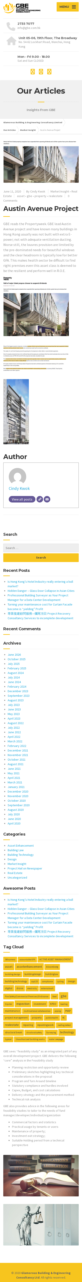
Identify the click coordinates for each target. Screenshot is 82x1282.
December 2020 (18, 791)
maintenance (12, 1010)
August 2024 (16, 673)
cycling (60, 981)
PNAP (68, 1010)
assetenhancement (29, 967)
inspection (23, 1004)
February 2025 (17, 668)
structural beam (13, 1032)
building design (12, 974)
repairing (28, 1025)
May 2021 (14, 773)
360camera (10, 959)
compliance (47, 981)
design (71, 981)
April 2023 (14, 718)
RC (63, 1017)
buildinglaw (51, 974)
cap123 (34, 981)
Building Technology (21, 855)
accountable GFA (27, 959)
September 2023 (19, 696)
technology (67, 1032)
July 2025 (14, 664)
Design (12, 859)
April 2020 (14, 823)
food (54, 996)
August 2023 (16, 700)
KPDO (53, 1003)
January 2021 (16, 787)
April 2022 (14, 737)
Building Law (16, 850)
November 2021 (18, 755)
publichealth (52, 1017)
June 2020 (14, 819)
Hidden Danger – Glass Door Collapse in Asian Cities (41, 591)
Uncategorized (17, 877)
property (40, 196)
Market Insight (60, 191)
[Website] (40, 499)
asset (20, 196)
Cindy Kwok (19, 488)
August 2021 (16, 764)
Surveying (51, 1032)
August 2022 (16, 723)
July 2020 (14, 814)
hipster (8, 1004)
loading (64, 1004)
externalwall (47, 988)
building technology (16, 981)
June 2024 (14, 682)
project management (16, 1017)
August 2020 (16, 810)
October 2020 (17, 801)
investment (40, 1003)
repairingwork (45, 1025)
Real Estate (15, 873)
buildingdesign (32, 974)
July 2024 (14, 677)
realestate (56, 196)
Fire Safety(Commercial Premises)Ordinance (26, 996)
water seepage (56, 1039)
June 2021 (14, 769)
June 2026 (14, 655)
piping (58, 1011)
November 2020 (18, 796)
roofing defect (64, 1025)
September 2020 (19, 805)
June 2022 (14, 732)
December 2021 (18, 750)
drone (19, 988)
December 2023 (18, 691)
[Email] (47, 499)
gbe (29, 196)
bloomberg (52, 966)
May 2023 (14, 714)
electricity (32, 988)
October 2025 (17, 659)
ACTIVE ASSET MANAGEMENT (55, 959)
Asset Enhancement (21, 845)
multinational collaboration (37, 1011)
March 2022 (15, 741)
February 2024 (17, 686)
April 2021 (14, 778)
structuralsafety (34, 1032)
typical (8, 1039)
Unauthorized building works (30, 1039)
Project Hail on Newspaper (25, 868)
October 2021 (17, 759)
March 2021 (15, 782)
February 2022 (17, 746)
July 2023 (14, 705)
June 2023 (14, 709)
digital (8, 988)
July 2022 (14, 728)
